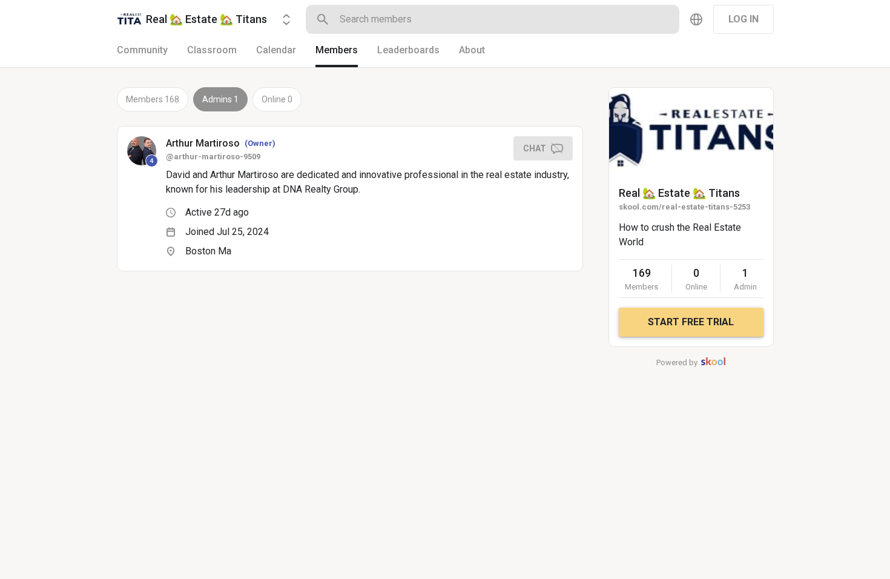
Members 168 (152, 99)
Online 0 (277, 99)
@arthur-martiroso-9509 (213, 156)
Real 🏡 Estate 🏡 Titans (679, 193)
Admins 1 (220, 99)
